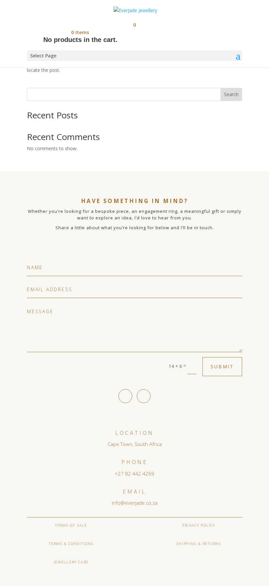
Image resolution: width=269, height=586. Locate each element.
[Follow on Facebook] (125, 396)
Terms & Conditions (71, 543)
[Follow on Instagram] (144, 396)
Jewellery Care (71, 561)
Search (231, 94)
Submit (222, 366)
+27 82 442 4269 (134, 473)
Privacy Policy (198, 525)
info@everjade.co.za (134, 502)
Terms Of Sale (71, 525)
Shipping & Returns (198, 543)
